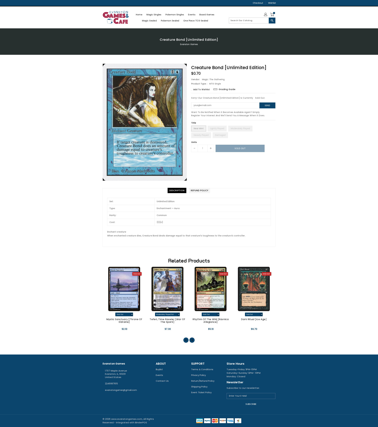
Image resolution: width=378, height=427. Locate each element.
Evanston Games (189, 44)
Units (194, 142)
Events (159, 375)
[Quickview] (107, 330)
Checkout (258, 2)
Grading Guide (227, 89)
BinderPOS (141, 422)
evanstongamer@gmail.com (121, 390)
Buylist (159, 369)
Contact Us (162, 380)
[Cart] (272, 15)
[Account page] (266, 15)
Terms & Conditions (202, 369)
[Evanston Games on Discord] (109, 3)
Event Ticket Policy (201, 392)
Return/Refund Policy (202, 380)
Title (193, 122)
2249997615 (111, 383)
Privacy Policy (198, 375)
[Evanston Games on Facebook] (98, 3)
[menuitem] (139, 15)
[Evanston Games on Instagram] (104, 3)
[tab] (177, 190)
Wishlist (272, 2)
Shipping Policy (199, 386)
